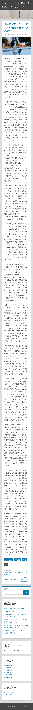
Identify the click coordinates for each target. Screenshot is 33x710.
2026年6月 (9, 668)
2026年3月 (9, 675)
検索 (5, 589)
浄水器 (24, 560)
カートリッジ (8, 560)
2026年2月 (9, 677)
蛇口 (6, 564)
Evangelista (22, 34)
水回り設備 (17, 560)
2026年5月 (9, 670)
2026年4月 (9, 672)
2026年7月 (9, 665)
